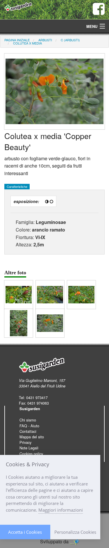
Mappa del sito (31, 437)
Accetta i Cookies (25, 532)
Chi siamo (27, 420)
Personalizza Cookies (75, 532)
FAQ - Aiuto (29, 425)
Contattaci (27, 431)
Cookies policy (31, 453)
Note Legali (28, 448)
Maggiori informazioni (60, 510)
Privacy (25, 442)
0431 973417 (37, 397)
